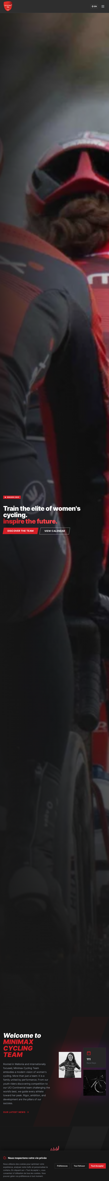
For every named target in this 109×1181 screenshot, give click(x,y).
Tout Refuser (79, 1166)
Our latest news (14, 1112)
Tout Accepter (97, 1166)
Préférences (62, 1166)
